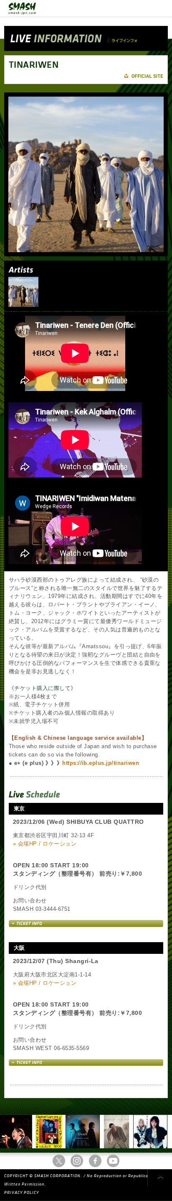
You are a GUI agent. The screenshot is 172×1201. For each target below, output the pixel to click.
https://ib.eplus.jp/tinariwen (100, 763)
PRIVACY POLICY (21, 1192)
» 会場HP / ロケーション (44, 844)
